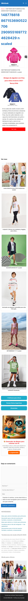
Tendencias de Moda (10, 595)
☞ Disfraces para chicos (14, 398)
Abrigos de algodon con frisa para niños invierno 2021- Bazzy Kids (14, 80)
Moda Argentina (19, 595)
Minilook (4, 3)
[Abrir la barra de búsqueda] (23, 3)
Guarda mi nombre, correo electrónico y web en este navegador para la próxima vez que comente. (15, 499)
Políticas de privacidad (19, 597)
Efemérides (14, 408)
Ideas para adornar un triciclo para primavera (13, 522)
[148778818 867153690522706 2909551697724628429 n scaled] (14, 67)
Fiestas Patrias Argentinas (14, 403)
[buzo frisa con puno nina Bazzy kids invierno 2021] (25, 58)
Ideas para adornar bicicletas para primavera (13, 516)
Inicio (2, 9)
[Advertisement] (14, 145)
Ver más (13, 129)
